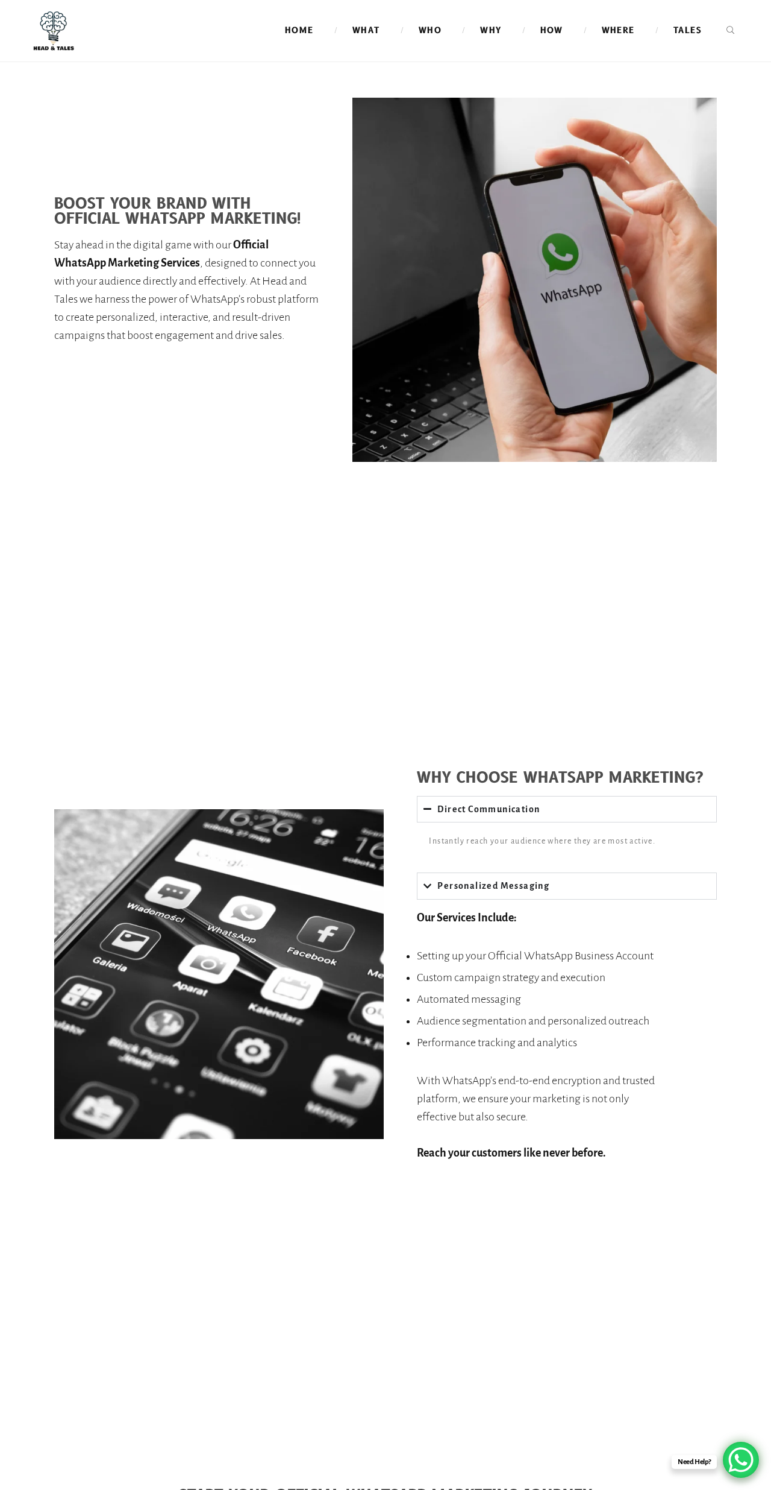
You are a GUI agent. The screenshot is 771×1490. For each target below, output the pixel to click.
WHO (430, 30)
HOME (299, 30)
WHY (490, 30)
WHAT (366, 30)
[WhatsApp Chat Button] (741, 1460)
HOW (551, 30)
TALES (687, 30)
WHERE (618, 30)
